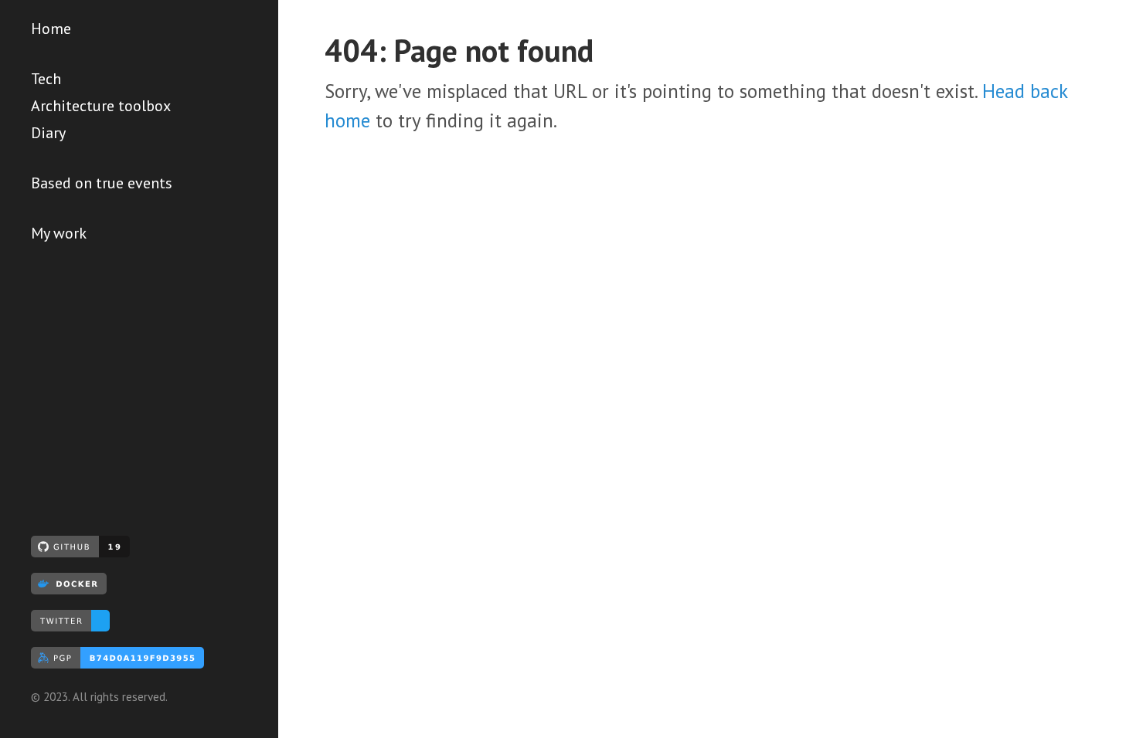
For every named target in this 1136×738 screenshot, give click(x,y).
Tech (46, 79)
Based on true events (101, 183)
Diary (48, 133)
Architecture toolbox (101, 106)
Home (51, 29)
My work (59, 233)
